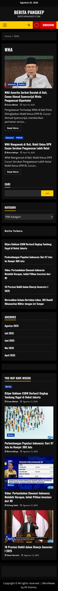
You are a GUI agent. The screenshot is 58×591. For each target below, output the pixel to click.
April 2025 (10, 355)
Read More (14, 128)
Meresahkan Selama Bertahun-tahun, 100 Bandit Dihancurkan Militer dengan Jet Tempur (29, 302)
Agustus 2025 (12, 326)
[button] (5, 25)
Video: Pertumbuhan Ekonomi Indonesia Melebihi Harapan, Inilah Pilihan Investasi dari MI (27, 274)
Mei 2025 (9, 348)
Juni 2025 (9, 340)
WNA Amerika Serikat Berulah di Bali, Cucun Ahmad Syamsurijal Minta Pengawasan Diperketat (29, 72)
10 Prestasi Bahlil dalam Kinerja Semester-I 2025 (29, 549)
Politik (22, 84)
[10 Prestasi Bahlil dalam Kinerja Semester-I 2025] (29, 526)
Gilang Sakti (12, 505)
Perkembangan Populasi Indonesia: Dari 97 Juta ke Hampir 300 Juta (29, 445)
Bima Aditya (12, 152)
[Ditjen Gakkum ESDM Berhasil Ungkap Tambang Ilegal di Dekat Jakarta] (29, 386)
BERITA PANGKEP (29, 12)
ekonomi (12, 84)
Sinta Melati (12, 104)
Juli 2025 (9, 333)
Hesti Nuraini (13, 555)
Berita (8, 386)
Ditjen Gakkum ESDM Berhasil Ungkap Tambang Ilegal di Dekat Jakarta (26, 395)
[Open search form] (29, 25)
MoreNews (48, 583)
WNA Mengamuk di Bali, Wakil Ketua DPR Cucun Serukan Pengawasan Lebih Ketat (28, 146)
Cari (7, 184)
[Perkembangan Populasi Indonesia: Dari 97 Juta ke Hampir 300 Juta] (29, 422)
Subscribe (48, 25)
